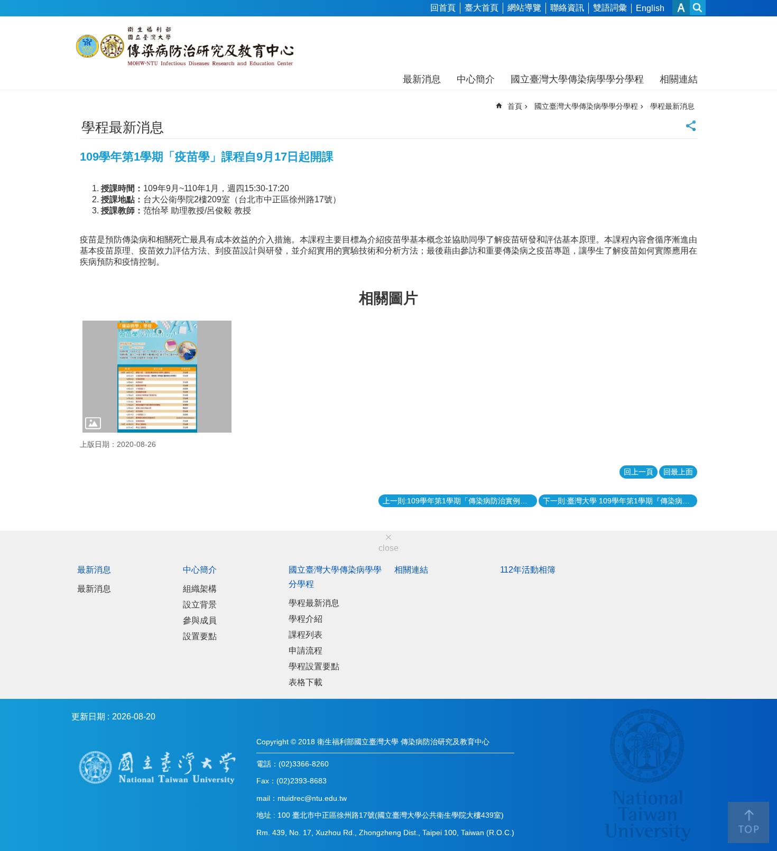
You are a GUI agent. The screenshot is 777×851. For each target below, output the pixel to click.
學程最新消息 (672, 106)
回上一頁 (638, 471)
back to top (748, 822)
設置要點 (200, 636)
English (650, 8)
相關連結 (679, 79)
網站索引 (698, 7)
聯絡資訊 (567, 7)
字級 (681, 7)
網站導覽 (524, 7)
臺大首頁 (481, 7)
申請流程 (305, 650)
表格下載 (305, 682)
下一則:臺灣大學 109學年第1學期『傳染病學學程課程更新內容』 (620, 501)
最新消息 (422, 79)
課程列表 (305, 634)
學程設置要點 (314, 666)
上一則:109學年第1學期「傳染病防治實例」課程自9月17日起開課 (460, 501)
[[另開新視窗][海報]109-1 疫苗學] (157, 377)
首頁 (514, 106)
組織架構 (200, 588)
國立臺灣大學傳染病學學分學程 (577, 79)
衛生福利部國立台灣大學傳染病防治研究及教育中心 (186, 46)
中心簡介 (476, 79)
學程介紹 (305, 618)
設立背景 (200, 604)
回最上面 (678, 471)
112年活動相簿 (528, 569)
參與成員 (200, 620)
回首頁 (443, 7)
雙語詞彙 (610, 7)
